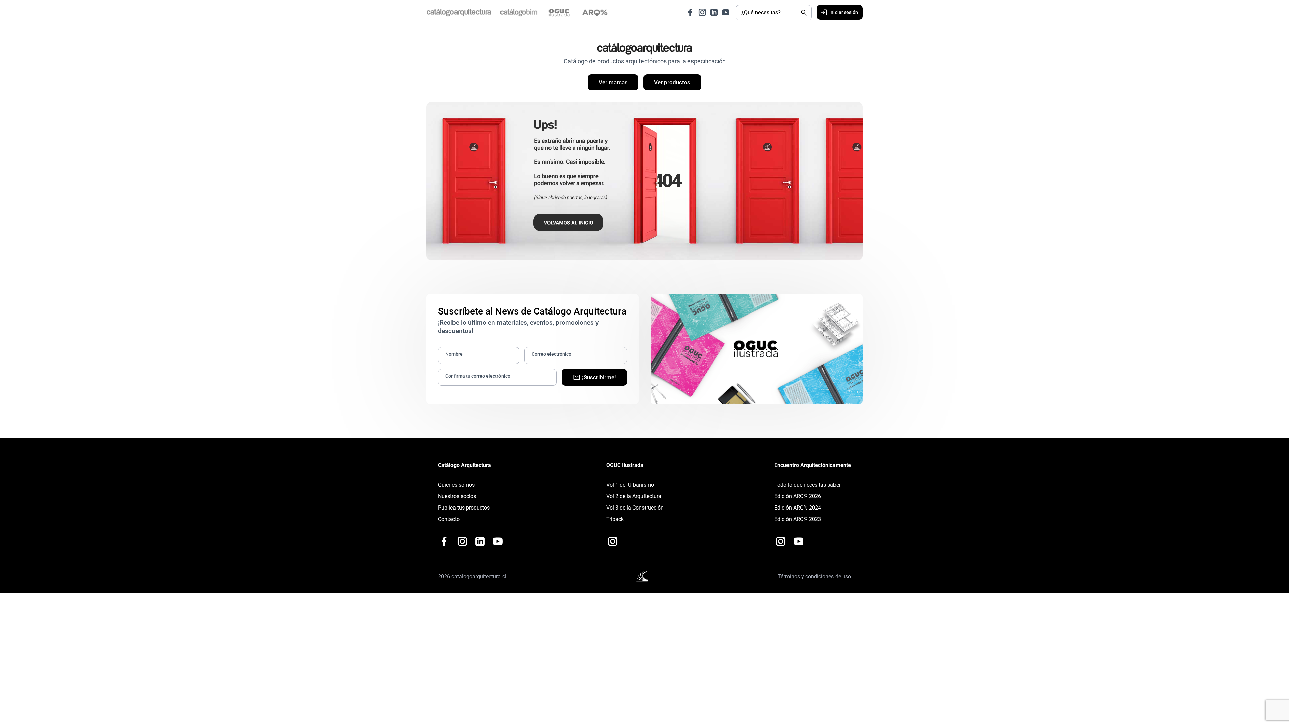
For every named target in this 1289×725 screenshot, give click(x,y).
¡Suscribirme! (599, 380)
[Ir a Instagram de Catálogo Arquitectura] (697, 12)
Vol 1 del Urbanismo (630, 488)
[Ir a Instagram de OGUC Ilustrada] (612, 544)
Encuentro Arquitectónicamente (812, 468)
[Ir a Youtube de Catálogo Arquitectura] (721, 12)
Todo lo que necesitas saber (807, 488)
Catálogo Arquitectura (464, 468)
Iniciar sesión (841, 13)
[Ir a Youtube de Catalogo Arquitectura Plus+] (497, 544)
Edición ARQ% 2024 (797, 511)
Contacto (449, 522)
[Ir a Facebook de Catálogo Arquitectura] (685, 12)
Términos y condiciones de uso (814, 580)
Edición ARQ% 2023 (797, 522)
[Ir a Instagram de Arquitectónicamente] (780, 544)
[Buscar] (799, 12)
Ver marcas (609, 84)
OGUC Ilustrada (624, 468)
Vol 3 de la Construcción (635, 511)
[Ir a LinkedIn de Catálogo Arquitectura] (709, 12)
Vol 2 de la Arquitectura (633, 499)
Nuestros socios (457, 499)
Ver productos (675, 84)
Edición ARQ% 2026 (797, 499)
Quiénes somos (456, 488)
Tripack (615, 522)
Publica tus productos (464, 511)
